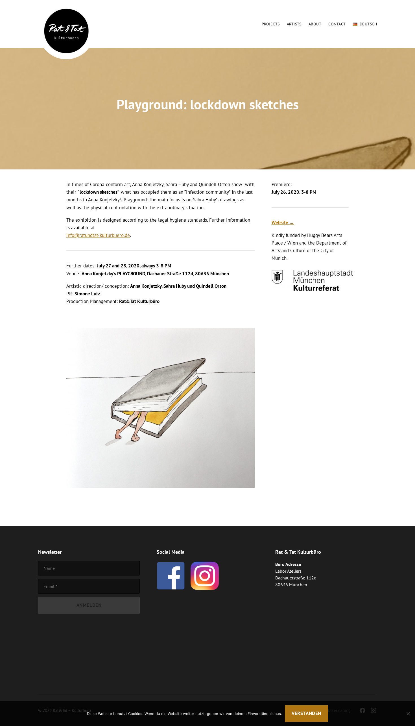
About (315, 24)
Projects (271, 24)
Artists (294, 24)
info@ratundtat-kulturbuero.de (98, 235)
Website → (283, 222)
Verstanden (306, 713)
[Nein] (408, 713)
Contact (337, 24)
